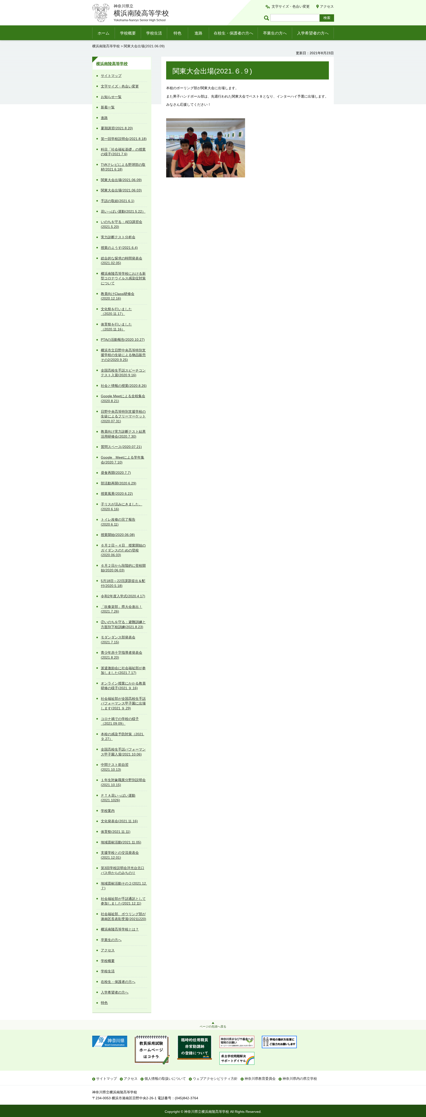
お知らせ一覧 (111, 97)
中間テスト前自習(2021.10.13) (114, 767)
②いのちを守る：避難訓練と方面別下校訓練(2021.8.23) (123, 624)
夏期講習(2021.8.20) (117, 128)
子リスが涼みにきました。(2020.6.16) (121, 506)
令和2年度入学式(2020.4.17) (123, 596)
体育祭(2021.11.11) (115, 832)
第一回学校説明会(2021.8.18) (124, 139)
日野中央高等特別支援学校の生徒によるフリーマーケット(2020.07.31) (123, 416)
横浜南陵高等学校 (106, 46)
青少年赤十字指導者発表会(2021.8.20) (121, 655)
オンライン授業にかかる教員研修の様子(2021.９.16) (123, 685)
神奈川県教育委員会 (260, 1079)
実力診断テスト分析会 (118, 237)
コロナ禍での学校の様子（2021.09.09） (120, 721)
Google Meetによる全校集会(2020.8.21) (123, 398)
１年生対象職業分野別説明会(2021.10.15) (123, 782)
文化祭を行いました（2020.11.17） (116, 311)
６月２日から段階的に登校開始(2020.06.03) (123, 568)
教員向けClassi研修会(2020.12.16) (117, 296)
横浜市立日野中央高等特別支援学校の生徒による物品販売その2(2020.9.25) (123, 355)
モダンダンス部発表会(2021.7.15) (118, 639)
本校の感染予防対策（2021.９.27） (122, 736)
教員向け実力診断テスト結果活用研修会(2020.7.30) (123, 434)
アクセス (327, 6)
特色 (177, 33)
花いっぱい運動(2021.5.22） (123, 211)
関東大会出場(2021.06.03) (121, 190)
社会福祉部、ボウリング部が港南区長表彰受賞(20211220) (123, 916)
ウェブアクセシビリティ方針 (215, 1079)
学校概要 (128, 33)
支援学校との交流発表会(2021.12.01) (120, 855)
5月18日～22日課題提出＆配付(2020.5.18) (123, 583)
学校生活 (154, 33)
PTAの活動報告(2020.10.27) (123, 340)
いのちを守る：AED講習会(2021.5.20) (121, 224)
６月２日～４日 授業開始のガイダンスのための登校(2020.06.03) (123, 550)
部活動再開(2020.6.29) (118, 483)
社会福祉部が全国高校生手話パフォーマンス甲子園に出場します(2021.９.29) (123, 703)
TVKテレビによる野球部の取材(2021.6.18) (123, 167)
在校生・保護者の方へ (233, 33)
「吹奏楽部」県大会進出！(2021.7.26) (121, 609)
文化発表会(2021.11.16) (119, 821)
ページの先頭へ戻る (213, 1026)
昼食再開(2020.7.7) (116, 473)
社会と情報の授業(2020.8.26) (124, 386)
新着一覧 (108, 107)
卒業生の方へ (275, 33)
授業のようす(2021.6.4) (119, 248)
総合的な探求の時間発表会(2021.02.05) (121, 260)
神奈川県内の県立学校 (300, 1079)
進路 (198, 33)
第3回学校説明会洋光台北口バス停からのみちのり (122, 870)
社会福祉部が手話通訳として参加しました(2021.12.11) (123, 901)
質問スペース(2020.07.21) (121, 447)
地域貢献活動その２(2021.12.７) (124, 885)
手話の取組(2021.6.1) (117, 201)
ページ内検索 (267, 18)
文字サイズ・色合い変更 (291, 6)
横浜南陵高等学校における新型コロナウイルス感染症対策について (123, 278)
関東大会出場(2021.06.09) (121, 180)
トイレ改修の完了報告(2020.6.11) (118, 521)
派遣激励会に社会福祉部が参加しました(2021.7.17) (123, 670)
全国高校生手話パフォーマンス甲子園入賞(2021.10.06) (123, 751)
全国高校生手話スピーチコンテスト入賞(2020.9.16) (123, 372)
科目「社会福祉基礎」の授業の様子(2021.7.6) (123, 151)
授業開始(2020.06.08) (118, 535)
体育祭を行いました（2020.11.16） (116, 326)
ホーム (103, 33)
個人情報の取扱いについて (165, 1079)
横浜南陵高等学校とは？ (120, 929)
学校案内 (108, 811)
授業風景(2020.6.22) (117, 494)
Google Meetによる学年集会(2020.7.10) (122, 459)
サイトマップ (111, 76)
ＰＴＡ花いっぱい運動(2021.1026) (118, 797)
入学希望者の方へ (313, 33)
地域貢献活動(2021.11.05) (121, 842)
